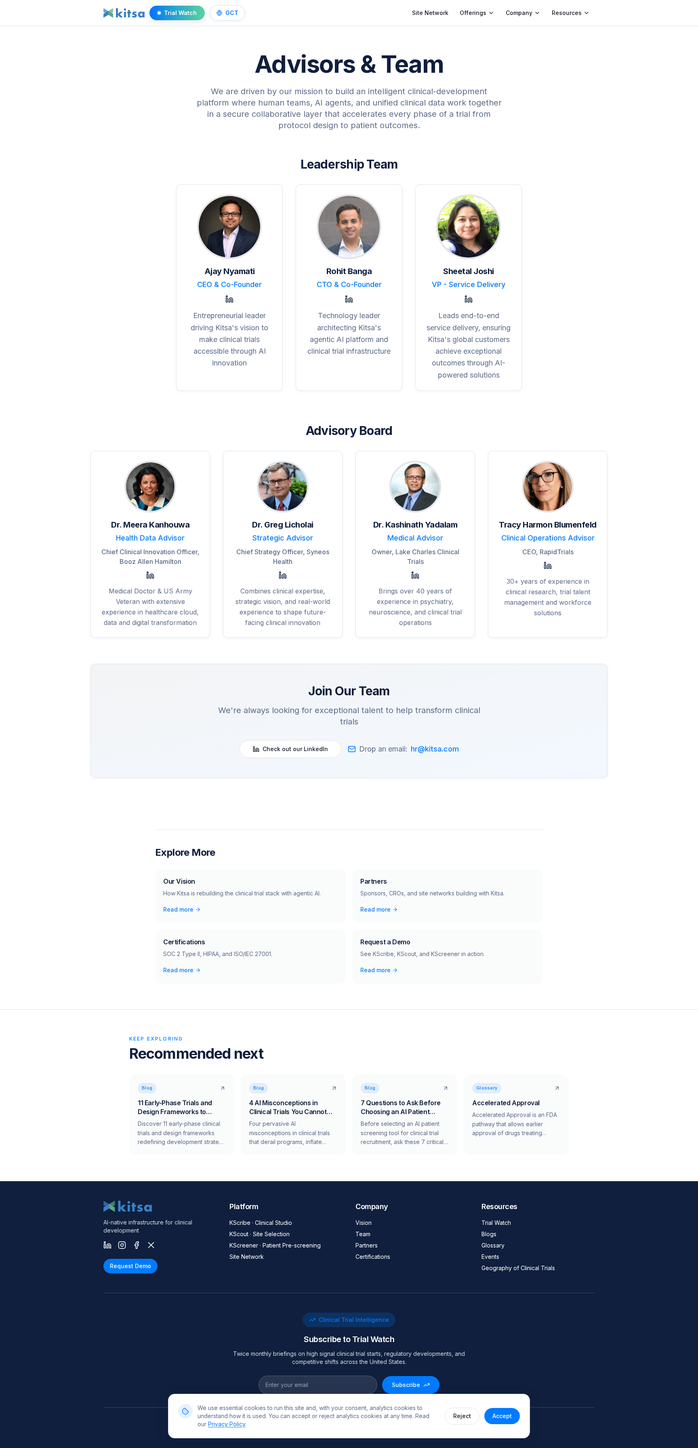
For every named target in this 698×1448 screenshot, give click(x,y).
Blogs (488, 1234)
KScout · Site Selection (259, 1234)
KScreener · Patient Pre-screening (275, 1245)
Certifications (372, 1256)
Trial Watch (180, 12)
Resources (567, 12)
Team (362, 1234)
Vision (363, 1222)
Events (490, 1256)
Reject (462, 1415)
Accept (502, 1415)
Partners (366, 1245)
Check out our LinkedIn (295, 748)
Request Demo (130, 1265)
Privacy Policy (226, 1424)
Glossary (493, 1245)
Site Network (430, 12)
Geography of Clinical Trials (518, 1267)
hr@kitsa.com (435, 749)
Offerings (473, 12)
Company (519, 12)
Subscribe (406, 1384)
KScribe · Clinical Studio (260, 1222)
